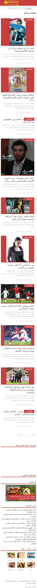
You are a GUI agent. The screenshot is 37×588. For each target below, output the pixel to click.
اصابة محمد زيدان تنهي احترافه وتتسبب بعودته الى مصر (19, 217)
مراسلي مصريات (31, 583)
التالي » (19, 434)
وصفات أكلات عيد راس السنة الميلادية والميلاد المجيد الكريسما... (22, 497)
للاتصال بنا (33, 581)
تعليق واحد (20, 134)
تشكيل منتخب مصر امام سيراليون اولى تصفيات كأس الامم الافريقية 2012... (18, 97)
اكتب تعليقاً (20, 363)
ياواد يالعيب (29, 20)
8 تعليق (21, 112)
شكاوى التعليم (28, 475)
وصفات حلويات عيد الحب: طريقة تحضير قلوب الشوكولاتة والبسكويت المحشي (20, 538)
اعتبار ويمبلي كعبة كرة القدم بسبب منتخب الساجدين (18, 307)
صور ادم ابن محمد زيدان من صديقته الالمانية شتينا (21, 49)
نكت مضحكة (21, 569)
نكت (31, 569)
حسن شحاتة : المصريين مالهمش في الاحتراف (19, 120)
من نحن (18, 581)
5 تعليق (21, 193)
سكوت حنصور (28, 237)
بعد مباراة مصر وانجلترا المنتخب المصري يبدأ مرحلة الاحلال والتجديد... (19, 389)
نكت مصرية (21, 560)
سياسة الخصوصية (10, 581)
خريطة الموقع (25, 581)
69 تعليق (21, 63)
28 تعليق (21, 426)
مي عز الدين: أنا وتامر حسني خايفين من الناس (20, 266)
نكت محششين (11, 569)
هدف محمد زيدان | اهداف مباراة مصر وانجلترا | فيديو (19, 412)
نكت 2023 (31, 560)
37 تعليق (21, 321)
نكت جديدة (11, 560)
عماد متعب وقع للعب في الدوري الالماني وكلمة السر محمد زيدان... (18, 179)
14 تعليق (21, 280)
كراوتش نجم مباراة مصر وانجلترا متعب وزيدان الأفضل (19, 349)
